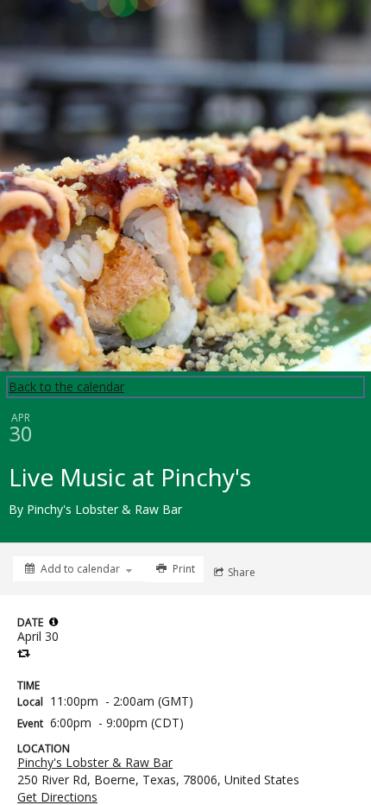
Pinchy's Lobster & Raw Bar (95, 762)
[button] (53, 622)
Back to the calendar (66, 386)
